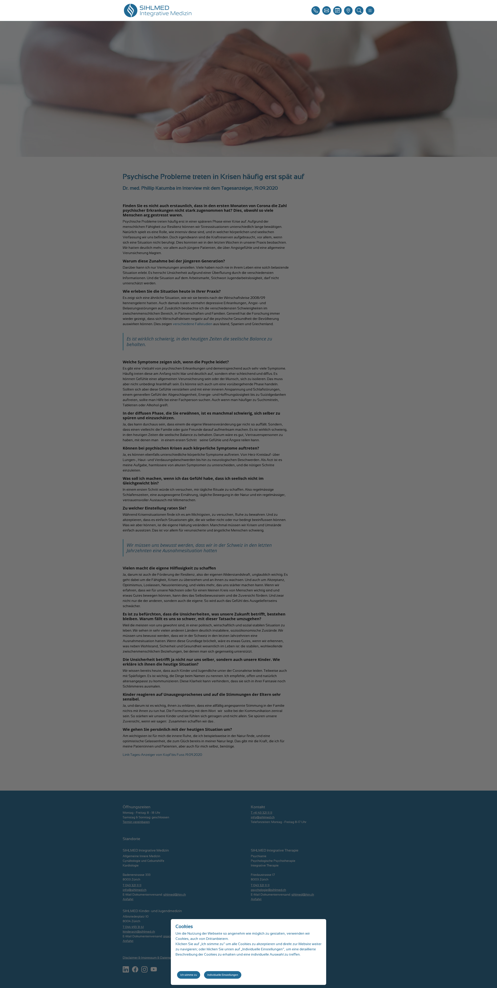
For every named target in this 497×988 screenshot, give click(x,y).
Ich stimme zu (188, 974)
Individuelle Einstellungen (222, 974)
